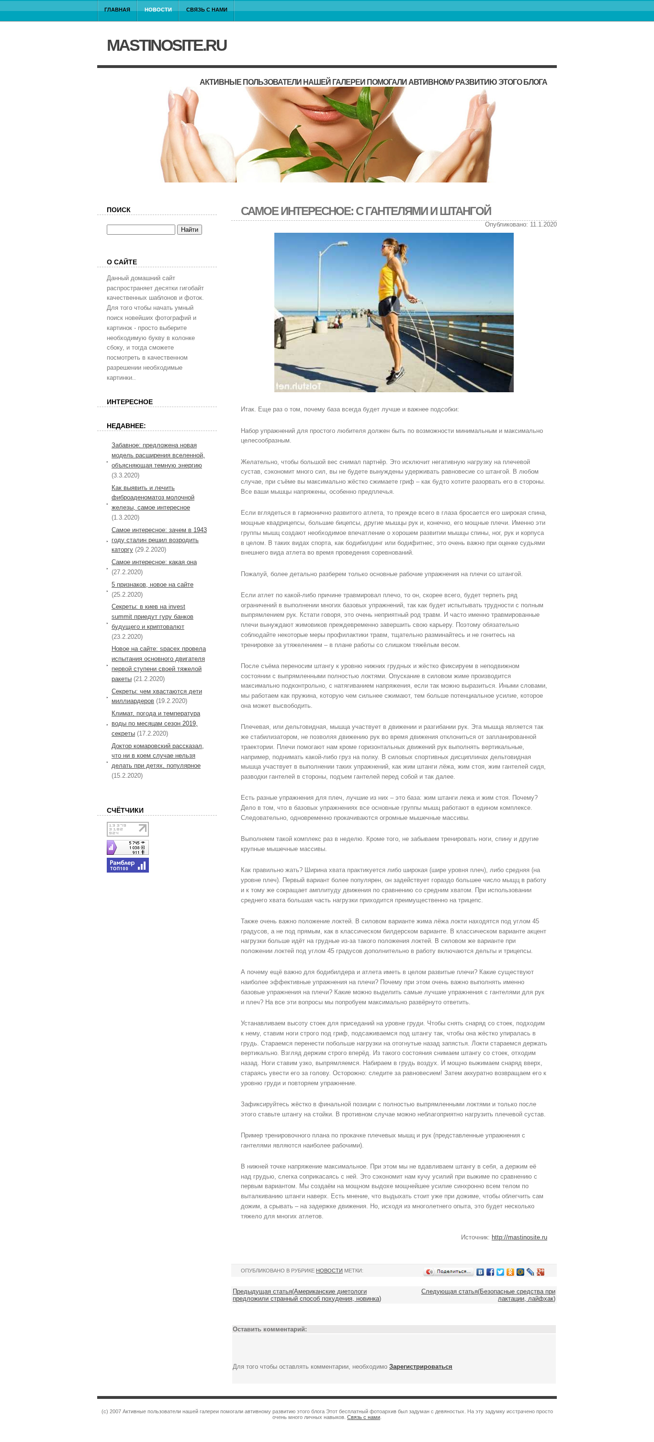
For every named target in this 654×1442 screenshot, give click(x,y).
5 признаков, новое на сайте (152, 584)
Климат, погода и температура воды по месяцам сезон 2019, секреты (156, 723)
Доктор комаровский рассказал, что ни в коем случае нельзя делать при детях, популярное (158, 756)
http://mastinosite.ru (519, 1237)
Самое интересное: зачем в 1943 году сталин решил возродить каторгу (159, 540)
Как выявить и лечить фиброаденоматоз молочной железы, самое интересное (153, 497)
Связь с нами (206, 9)
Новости (158, 9)
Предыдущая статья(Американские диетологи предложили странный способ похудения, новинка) (307, 1295)
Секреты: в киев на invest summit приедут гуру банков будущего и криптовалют (152, 616)
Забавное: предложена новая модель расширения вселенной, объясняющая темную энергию (158, 455)
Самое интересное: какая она (154, 562)
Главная (117, 9)
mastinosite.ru (166, 45)
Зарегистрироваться (420, 1366)
